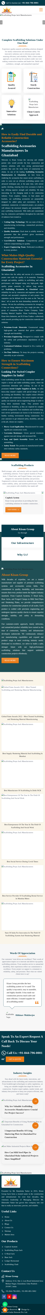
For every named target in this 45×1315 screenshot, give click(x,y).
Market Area (9, 1235)
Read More (10, 455)
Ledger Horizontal (12, 1261)
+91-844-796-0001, (13, 1291)
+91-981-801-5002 (28, 1291)
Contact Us (9, 1227)
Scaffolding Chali (11, 1264)
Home (7, 1217)
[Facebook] (4, 1296)
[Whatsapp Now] (5, 1304)
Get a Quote (15, 1059)
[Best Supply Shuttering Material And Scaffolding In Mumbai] (23, 724)
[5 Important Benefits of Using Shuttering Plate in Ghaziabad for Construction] (23, 1123)
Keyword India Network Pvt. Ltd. (15, 1312)
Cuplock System (12, 498)
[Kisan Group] (6, 9)
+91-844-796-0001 (30, 3)
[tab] (23, 531)
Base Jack (8, 1257)
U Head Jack (10, 1254)
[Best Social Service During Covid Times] (23, 832)
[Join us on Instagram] (14, 1296)
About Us (8, 1220)
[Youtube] (9, 1296)
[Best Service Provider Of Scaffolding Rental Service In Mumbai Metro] (23, 866)
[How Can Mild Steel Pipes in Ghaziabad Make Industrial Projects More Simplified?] (23, 1146)
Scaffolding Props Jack (13, 1250)
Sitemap (8, 1231)
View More (12, 510)
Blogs (7, 1224)
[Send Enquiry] (5, 1309)
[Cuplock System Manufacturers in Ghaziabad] (23, 492)
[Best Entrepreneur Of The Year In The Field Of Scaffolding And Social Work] (23, 797)
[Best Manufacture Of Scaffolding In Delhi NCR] (23, 761)
